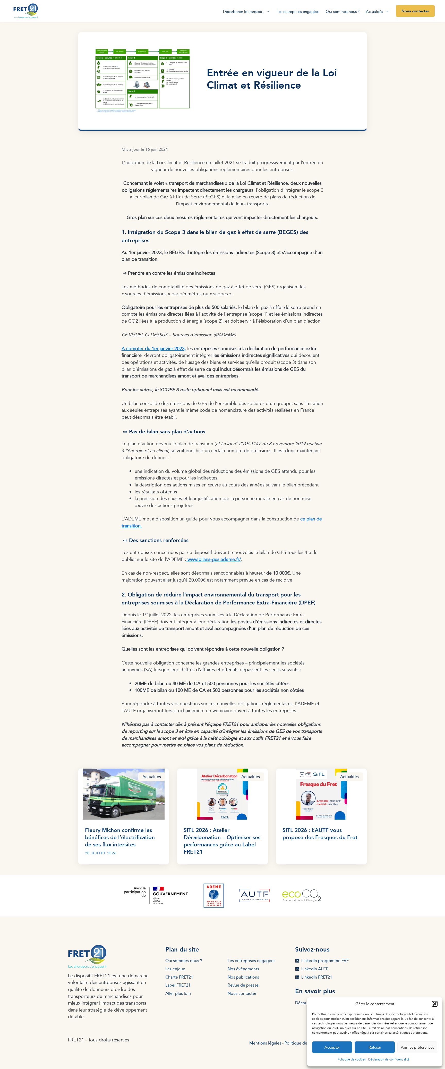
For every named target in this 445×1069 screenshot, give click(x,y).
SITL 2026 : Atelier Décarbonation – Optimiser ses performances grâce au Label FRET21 (222, 840)
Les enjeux (175, 969)
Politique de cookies (352, 1059)
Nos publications (243, 977)
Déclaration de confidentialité (388, 1059)
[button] (434, 1003)
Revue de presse (243, 985)
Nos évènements (243, 969)
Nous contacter (415, 10)
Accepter (332, 1047)
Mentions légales (265, 1043)
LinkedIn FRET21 (316, 977)
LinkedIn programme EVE (325, 960)
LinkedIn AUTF (314, 969)
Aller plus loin (178, 993)
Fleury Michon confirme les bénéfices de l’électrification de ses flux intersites (120, 837)
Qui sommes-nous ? (343, 11)
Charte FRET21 (179, 977)
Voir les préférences (417, 1047)
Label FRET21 (178, 985)
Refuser (375, 1047)
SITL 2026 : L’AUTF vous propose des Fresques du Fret (320, 833)
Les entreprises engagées (298, 11)
